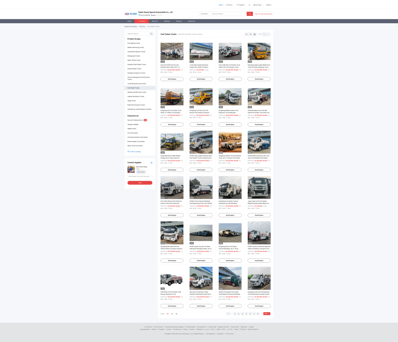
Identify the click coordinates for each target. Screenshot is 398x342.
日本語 (218, 329)
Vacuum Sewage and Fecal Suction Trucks (138, 78)
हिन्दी (224, 329)
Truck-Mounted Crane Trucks (136, 84)
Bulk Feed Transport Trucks (136, 105)
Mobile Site (244, 327)
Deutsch (192, 329)
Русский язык (177, 329)
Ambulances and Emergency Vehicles (139, 109)
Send (140, 183)
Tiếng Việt (243, 329)
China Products (158, 327)
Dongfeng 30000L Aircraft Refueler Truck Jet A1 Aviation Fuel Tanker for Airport (230, 158)
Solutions (167, 21)
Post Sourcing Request (265, 14)
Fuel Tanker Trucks (133, 88)
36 (172, 314)
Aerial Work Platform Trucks (136, 52)
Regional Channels (223, 327)
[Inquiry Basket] (250, 5)
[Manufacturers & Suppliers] (137, 4)
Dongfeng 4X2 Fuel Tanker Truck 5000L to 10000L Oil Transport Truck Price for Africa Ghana (171, 112)
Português (161, 329)
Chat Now (142, 172)
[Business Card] (151, 162)
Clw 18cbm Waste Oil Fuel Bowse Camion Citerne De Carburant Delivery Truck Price (171, 203)
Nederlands (200, 329)
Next (266, 314)
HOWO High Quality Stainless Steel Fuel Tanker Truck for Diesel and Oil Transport (201, 158)
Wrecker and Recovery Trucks (136, 92)
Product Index (235, 327)
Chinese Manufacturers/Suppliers (174, 327)
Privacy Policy (230, 334)
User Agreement (210, 334)
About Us (155, 21)
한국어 (212, 329)
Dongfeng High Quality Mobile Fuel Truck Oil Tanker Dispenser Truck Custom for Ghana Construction (259, 67)
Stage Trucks (131, 101)
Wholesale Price (201, 327)
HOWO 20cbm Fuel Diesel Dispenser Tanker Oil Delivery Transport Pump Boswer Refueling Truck (259, 248)
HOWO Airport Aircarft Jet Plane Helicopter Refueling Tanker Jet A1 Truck (201, 248)
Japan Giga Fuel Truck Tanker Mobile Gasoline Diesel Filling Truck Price (259, 203)
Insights (251, 327)
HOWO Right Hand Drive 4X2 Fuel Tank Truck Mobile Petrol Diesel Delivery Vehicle (258, 158)
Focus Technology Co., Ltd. (185, 334)
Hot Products (148, 327)
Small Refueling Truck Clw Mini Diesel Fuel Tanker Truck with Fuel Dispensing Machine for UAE (258, 112)
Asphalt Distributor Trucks (135, 96)
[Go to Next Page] (268, 34)
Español (154, 329)
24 (167, 314)
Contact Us (191, 21)
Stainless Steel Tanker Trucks (136, 64)
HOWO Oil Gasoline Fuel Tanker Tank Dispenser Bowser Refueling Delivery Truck (229, 294)
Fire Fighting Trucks (133, 43)
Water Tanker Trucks (134, 60)
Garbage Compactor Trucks (136, 73)
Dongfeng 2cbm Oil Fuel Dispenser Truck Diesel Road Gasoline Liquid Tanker (259, 294)
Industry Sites (212, 327)
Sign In (221, 5)
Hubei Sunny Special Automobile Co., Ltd (155, 12)
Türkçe (236, 329)
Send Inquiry (172, 79)
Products (143, 21)
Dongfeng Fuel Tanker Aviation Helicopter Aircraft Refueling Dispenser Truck (228, 203)
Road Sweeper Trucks (134, 69)
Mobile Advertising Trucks (135, 47)
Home (129, 21)
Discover (179, 21)
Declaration (220, 334)
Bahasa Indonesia (253, 329)
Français (168, 329)
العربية (207, 329)
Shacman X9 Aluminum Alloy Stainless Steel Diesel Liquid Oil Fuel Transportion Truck (201, 294)
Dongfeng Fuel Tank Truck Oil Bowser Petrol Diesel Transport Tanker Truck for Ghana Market (199, 112)
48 (176, 314)
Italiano (185, 329)
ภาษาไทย (229, 329)
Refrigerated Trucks (133, 56)
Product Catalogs (135, 152)
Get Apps (258, 5)
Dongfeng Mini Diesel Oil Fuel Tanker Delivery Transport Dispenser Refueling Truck (172, 248)
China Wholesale (190, 327)
